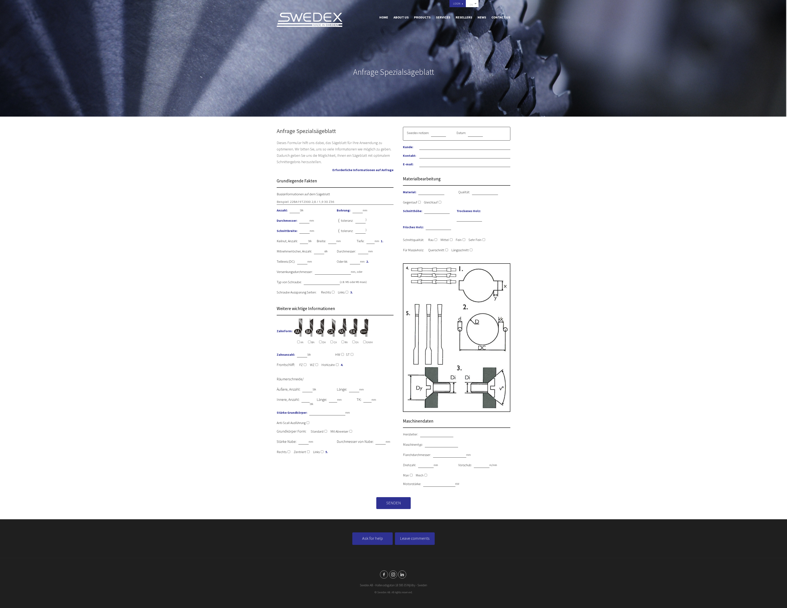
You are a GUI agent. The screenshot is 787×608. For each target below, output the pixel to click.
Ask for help (372, 538)
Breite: (321, 241)
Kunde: (408, 147)
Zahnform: (284, 331)
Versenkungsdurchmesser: (295, 271)
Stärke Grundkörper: (292, 412)
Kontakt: (409, 155)
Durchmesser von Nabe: (355, 441)
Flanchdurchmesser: (417, 454)
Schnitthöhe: (412, 211)
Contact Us (500, 17)
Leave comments (415, 538)
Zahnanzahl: (286, 354)
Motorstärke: (412, 484)
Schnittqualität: (413, 240)
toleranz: (347, 220)
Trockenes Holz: (469, 211)
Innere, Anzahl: (288, 399)
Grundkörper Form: (291, 431)
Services (443, 17)
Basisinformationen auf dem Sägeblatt (303, 194)
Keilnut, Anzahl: (287, 241)
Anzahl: (282, 210)
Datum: (461, 133)
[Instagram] (393, 574)
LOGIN (456, 3)
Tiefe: (360, 241)
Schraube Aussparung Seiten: (296, 292)
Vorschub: (465, 465)
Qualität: (464, 192)
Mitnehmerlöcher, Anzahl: (294, 251)
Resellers (464, 17)
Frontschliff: (286, 364)
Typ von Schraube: (289, 282)
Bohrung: (343, 210)
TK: (359, 399)
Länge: (342, 389)
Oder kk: (342, 261)
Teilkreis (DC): (286, 261)
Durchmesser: (287, 220)
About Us (401, 17)
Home (383, 17)
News (482, 17)
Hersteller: (410, 434)
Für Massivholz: (413, 250)
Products (422, 17)
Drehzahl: (409, 465)
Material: (409, 192)
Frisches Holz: (413, 227)
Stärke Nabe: (286, 441)
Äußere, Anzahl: (288, 389)
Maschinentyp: (413, 444)
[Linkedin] (402, 574)
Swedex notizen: (418, 133)
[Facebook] (384, 574)
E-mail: (408, 164)
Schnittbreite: (287, 231)
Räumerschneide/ (290, 379)
